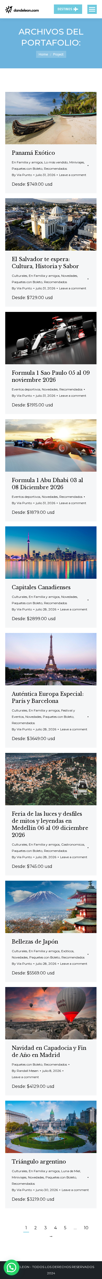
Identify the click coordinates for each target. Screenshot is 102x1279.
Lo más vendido (56, 162)
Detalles (58, 118)
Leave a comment (72, 175)
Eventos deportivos (26, 389)
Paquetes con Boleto (27, 168)
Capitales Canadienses (41, 587)
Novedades (69, 276)
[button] (11, 1267)
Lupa (44, 118)
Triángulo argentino (39, 1162)
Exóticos (67, 951)
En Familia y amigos (27, 162)
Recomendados (55, 168)
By (22, 175)
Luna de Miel (70, 1171)
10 (86, 1227)
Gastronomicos (72, 844)
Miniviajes (76, 162)
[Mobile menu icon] (92, 9)
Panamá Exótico (33, 153)
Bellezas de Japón (35, 942)
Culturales (19, 276)
